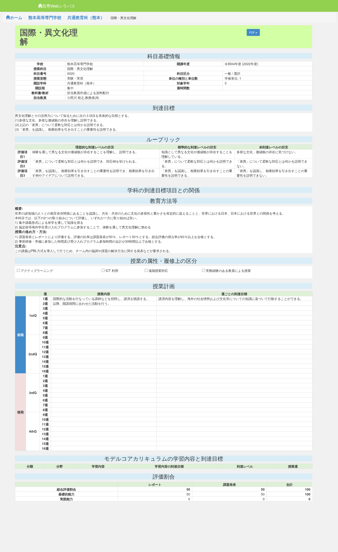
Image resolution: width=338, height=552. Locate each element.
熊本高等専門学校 (44, 17)
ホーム (16, 17)
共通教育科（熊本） (86, 17)
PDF (252, 32)
